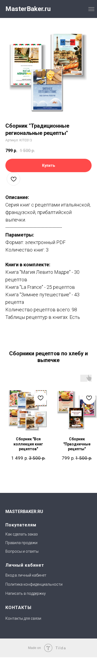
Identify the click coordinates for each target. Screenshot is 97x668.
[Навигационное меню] (91, 9)
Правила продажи (21, 543)
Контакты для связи (23, 618)
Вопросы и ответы (22, 551)
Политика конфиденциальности (34, 584)
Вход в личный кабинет (25, 575)
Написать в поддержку (25, 593)
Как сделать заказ (21, 534)
